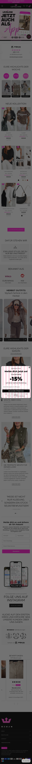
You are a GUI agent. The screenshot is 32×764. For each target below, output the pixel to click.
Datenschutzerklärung (20, 395)
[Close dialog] (30, 367)
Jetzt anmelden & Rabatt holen (16, 391)
